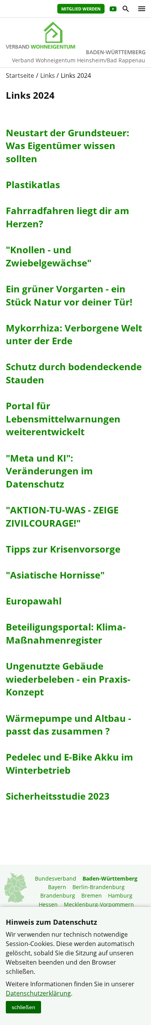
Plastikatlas (33, 184)
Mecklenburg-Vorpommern (99, 904)
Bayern (57, 887)
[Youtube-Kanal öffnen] (112, 10)
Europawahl (34, 600)
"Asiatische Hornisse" (55, 574)
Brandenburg (57, 895)
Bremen (91, 895)
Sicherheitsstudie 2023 (58, 796)
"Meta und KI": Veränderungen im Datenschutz (49, 471)
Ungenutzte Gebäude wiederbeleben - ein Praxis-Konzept (68, 678)
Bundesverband (55, 878)
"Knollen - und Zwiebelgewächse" (48, 256)
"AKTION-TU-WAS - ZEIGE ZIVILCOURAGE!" (62, 516)
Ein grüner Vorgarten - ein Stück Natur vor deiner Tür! (69, 295)
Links (47, 75)
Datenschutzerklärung (38, 993)
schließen (23, 1007)
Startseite (20, 75)
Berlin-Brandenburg (98, 887)
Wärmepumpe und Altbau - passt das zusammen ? (68, 725)
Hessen (48, 904)
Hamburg (120, 895)
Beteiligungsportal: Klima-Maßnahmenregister (66, 633)
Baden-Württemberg (109, 878)
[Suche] (125, 10)
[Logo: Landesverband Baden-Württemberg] (75, 35)
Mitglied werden (81, 9)
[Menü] (139, 8)
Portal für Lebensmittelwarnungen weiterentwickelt (63, 418)
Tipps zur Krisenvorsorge (63, 549)
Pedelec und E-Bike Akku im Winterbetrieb (69, 763)
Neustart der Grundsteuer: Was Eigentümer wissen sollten (67, 145)
